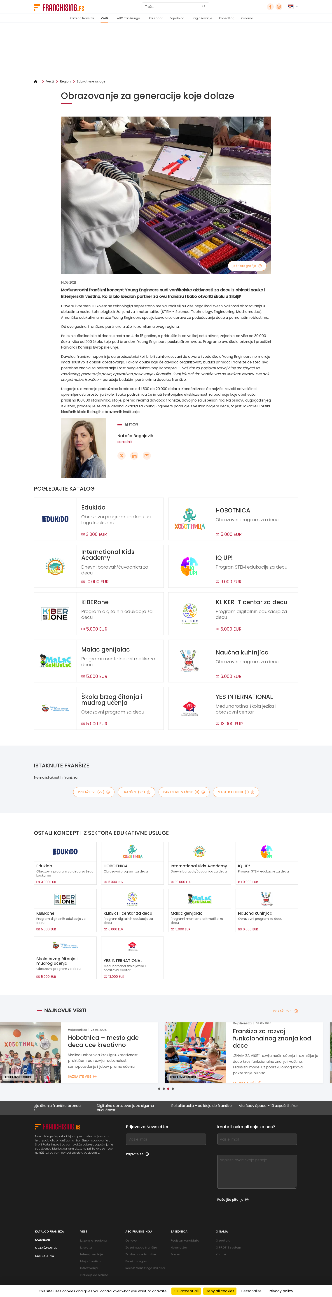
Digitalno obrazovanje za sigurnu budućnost (88, 1108)
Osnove (131, 1240)
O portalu (223, 1240)
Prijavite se (134, 1154)
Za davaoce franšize (140, 1254)
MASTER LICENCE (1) (233, 792)
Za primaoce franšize (141, 1247)
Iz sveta (86, 1247)
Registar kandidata (185, 1240)
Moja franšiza (90, 1261)
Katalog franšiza (82, 18)
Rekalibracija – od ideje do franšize (164, 1106)
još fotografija (244, 266)
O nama (247, 18)
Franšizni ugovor (137, 1261)
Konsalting (226, 18)
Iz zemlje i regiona (93, 1240)
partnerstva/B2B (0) (181, 792)
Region (65, 81)
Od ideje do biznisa (94, 1275)
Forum (175, 1254)
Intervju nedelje (91, 1254)
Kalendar (156, 18)
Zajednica (176, 18)
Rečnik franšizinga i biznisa (145, 1268)
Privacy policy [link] (281, 1291)
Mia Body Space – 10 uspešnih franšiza (234, 1106)
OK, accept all (186, 1291)
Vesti (104, 18)
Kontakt (222, 1254)
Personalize (251, 1291)
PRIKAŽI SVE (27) (91, 792)
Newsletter (179, 1247)
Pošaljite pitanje (230, 1199)
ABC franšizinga (128, 18)
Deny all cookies (220, 1291)
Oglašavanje (202, 18)
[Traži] (204, 7)
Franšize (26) (134, 792)
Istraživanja (89, 1268)
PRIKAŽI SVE (282, 1011)
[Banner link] (166, 51)
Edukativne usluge (91, 81)
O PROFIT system (228, 1247)
